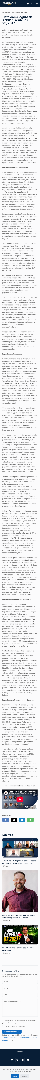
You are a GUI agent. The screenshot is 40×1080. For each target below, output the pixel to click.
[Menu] (37, 4)
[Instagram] (17, 1060)
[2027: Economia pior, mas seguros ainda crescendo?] (20, 935)
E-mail (7, 988)
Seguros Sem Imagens (19, 13)
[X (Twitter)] (14, 820)
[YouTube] (28, 1060)
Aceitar (15, 1076)
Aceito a (15, 1026)
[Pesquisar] (32, 3)
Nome (6, 982)
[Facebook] (5, 820)
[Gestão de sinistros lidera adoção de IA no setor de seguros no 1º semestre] (20, 891)
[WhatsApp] (30, 820)
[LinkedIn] (22, 820)
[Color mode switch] (28, 4)
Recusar (24, 1076)
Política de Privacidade (18, 1026)
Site (5, 995)
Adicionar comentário (12, 1002)
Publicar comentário (11, 1032)
